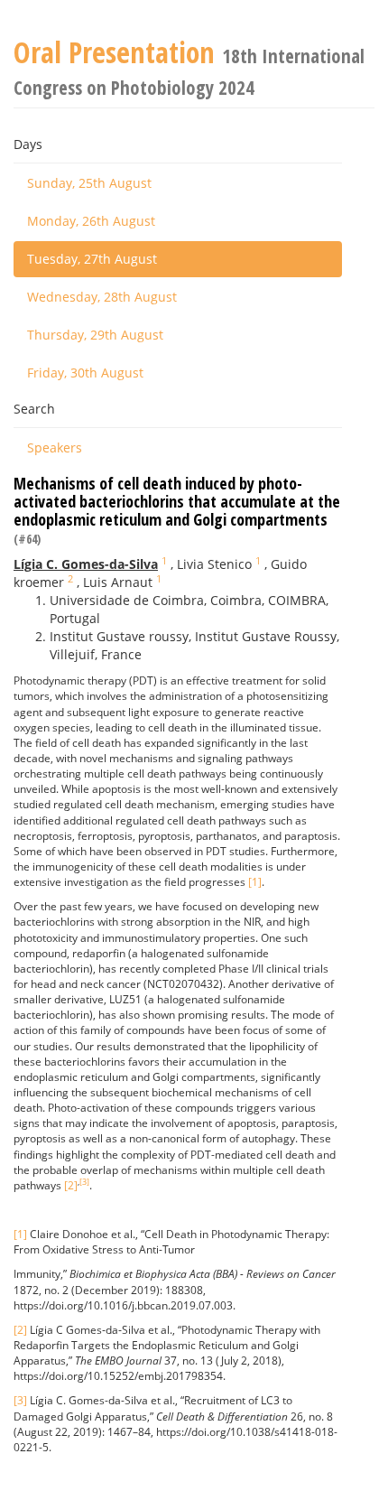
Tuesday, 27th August (92, 258)
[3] (84, 1182)
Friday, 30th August (85, 372)
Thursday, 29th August (95, 334)
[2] (71, 1185)
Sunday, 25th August (89, 182)
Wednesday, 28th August (102, 296)
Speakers (54, 447)
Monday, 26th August (91, 220)
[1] (255, 882)
